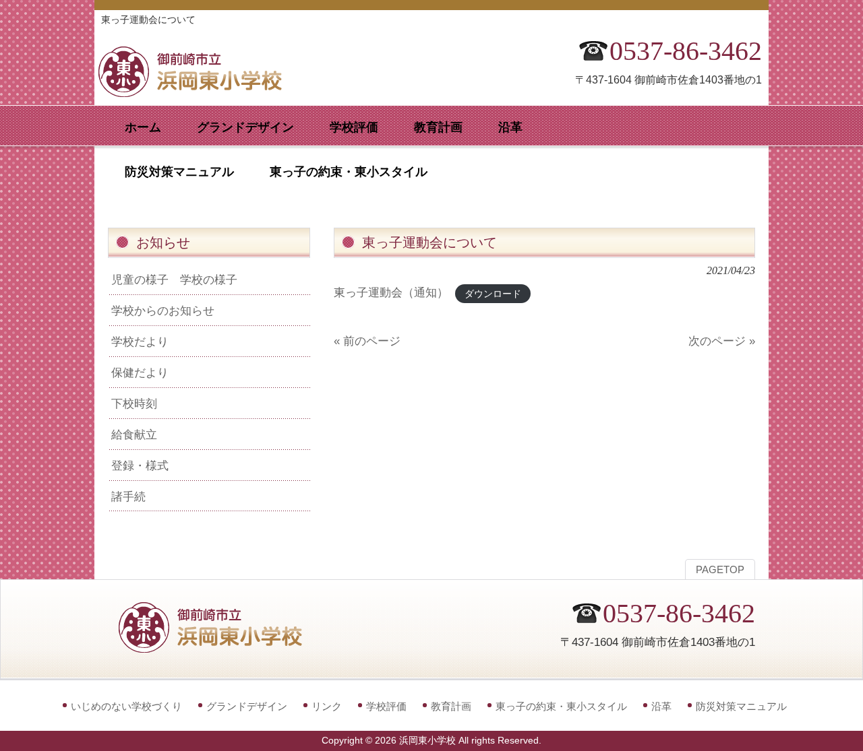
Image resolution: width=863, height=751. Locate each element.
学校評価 (386, 706)
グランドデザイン (246, 706)
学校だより (140, 341)
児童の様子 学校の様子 (174, 279)
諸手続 (128, 496)
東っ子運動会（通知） (391, 292)
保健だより (140, 372)
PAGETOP (720, 569)
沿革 (661, 706)
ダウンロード (493, 293)
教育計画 (451, 706)
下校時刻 (134, 403)
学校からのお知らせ (162, 310)
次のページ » (721, 341)
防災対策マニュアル (741, 706)
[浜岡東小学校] (202, 93)
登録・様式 (140, 465)
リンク (326, 706)
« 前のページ (367, 341)
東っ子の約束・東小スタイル (561, 706)
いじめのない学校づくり (126, 706)
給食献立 (134, 434)
